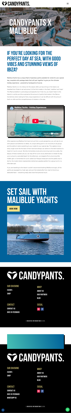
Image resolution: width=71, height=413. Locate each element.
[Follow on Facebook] (42, 309)
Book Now (13, 209)
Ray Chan (15, 38)
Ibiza (22, 38)
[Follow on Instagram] (38, 309)
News (27, 38)
